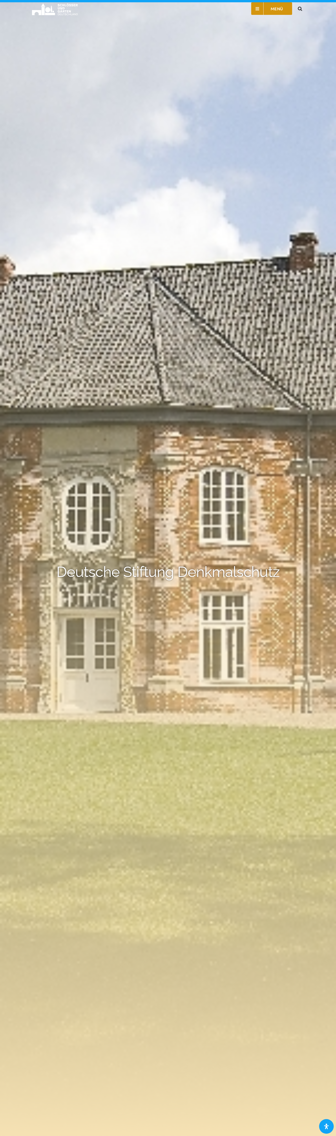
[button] (300, 8)
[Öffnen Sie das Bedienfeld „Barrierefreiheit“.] (326, 1126)
